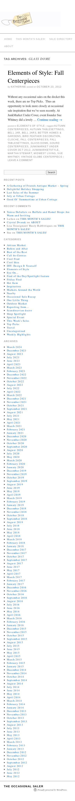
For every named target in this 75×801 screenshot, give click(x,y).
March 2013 (14, 742)
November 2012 (17, 755)
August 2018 (15, 522)
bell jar (14, 132)
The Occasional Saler (23, 786)
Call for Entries (17, 255)
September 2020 (17, 446)
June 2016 (13, 608)
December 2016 (17, 587)
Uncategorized (16, 331)
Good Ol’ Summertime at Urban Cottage (32, 199)
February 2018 (16, 542)
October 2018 (15, 515)
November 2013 (17, 714)
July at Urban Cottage (21, 196)
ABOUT (8, 46)
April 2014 (14, 697)
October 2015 (15, 635)
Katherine (18, 86)
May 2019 (13, 491)
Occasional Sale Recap (21, 296)
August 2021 (15, 412)
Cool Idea (13, 262)
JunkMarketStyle (45, 150)
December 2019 (17, 470)
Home (8, 39)
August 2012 (15, 766)
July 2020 (13, 453)
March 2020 (14, 460)
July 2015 (13, 645)
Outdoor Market (17, 303)
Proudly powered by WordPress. (52, 789)
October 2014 (15, 676)
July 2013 (13, 728)
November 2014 (17, 673)
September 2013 (17, 721)
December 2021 (17, 398)
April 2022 (14, 391)
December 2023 (17, 350)
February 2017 (16, 580)
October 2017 (15, 556)
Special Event (16, 317)
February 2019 (16, 501)
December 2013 (17, 711)
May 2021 (13, 419)
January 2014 (15, 707)
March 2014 (14, 700)
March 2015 (14, 659)
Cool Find (13, 259)
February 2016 (16, 621)
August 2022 (15, 384)
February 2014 (16, 704)
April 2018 (14, 536)
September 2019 (17, 481)
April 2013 (14, 738)
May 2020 (13, 457)
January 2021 (15, 433)
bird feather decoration (41, 136)
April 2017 (14, 573)
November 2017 (17, 553)
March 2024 (14, 347)
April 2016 (14, 615)
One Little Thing (17, 300)
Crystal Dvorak (16, 222)
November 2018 (17, 512)
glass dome (39, 143)
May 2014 (13, 694)
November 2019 (17, 474)
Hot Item (12, 283)
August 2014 (15, 683)
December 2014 (17, 669)
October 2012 (15, 759)
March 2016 (14, 618)
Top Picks (13, 324)
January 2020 (15, 467)
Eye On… (13, 272)
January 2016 (15, 625)
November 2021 (17, 402)
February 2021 (16, 429)
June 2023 (13, 360)
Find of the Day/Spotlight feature (28, 276)
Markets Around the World (24, 289)
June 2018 (13, 529)
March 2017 (14, 577)
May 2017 (13, 570)
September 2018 (17, 518)
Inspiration (14, 286)
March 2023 (14, 367)
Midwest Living (45, 153)
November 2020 (17, 439)
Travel (11, 327)
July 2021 (13, 415)
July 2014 (13, 687)
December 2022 (17, 374)
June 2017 (13, 566)
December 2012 (17, 752)
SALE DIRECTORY (61, 39)
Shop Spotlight (16, 314)
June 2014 (13, 690)
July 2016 (13, 604)
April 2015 (14, 656)
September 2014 (17, 680)
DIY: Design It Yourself (22, 265)
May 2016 (13, 611)
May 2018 (13, 532)
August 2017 (15, 563)
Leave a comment (20, 160)
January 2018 (15, 546)
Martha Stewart (20, 153)
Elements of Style (31, 126)
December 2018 (17, 508)
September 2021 (17, 409)
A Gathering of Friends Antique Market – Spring (38, 185)
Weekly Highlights (19, 334)
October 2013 (15, 718)
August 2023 (15, 354)
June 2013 (13, 731)
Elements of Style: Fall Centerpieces (36, 76)
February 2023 (16, 371)
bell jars (29, 132)
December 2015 (17, 628)
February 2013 (16, 745)
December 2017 (17, 549)
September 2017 (17, 560)
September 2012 (17, 762)
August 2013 (15, 724)
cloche (13, 139)
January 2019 (15, 505)
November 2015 (17, 632)
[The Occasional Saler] (37, 20)
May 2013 (13, 735)
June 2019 (13, 487)
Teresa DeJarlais (17, 212)
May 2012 (13, 776)
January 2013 (15, 748)
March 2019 (14, 498)
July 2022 (13, 388)
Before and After (17, 248)
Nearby (11, 293)
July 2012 (13, 769)
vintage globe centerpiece (41, 156)
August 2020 (15, 450)
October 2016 (15, 594)
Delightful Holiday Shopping (25, 189)
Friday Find (14, 279)
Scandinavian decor (19, 310)
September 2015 (17, 639)
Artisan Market (16, 245)
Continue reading (49, 120)
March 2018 (14, 539)
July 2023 (13, 357)
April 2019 (14, 494)
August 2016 (15, 601)
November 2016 (17, 590)
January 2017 (15, 584)
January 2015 (15, 666)
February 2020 (16, 463)
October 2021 (15, 405)
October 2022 (15, 381)
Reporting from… (18, 307)
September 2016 (17, 597)
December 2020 (17, 436)
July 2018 (13, 525)
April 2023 (14, 364)
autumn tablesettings (47, 129)
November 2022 (17, 378)
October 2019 (15, 477)
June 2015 (13, 649)
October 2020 (15, 443)
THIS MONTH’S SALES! (30, 39)
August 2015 (15, 642)
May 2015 (13, 652)
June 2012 (13, 772)
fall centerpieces (34, 139)
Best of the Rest (17, 252)
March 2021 (14, 426)
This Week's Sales (18, 320)
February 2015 (16, 663)
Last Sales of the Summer (23, 192)
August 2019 (15, 484)
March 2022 (14, 395)
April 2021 (14, 422)
